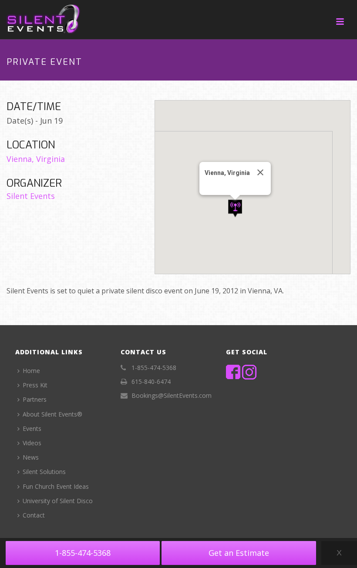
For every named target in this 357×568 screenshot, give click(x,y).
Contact (34, 515)
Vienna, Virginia (36, 159)
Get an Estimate (239, 553)
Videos (32, 443)
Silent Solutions (44, 471)
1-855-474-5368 (83, 553)
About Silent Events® (52, 414)
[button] (235, 209)
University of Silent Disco (58, 501)
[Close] (260, 172)
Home (31, 370)
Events (32, 428)
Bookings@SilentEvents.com (171, 396)
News (31, 457)
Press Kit (35, 385)
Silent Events (31, 196)
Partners (35, 399)
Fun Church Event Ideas (56, 486)
